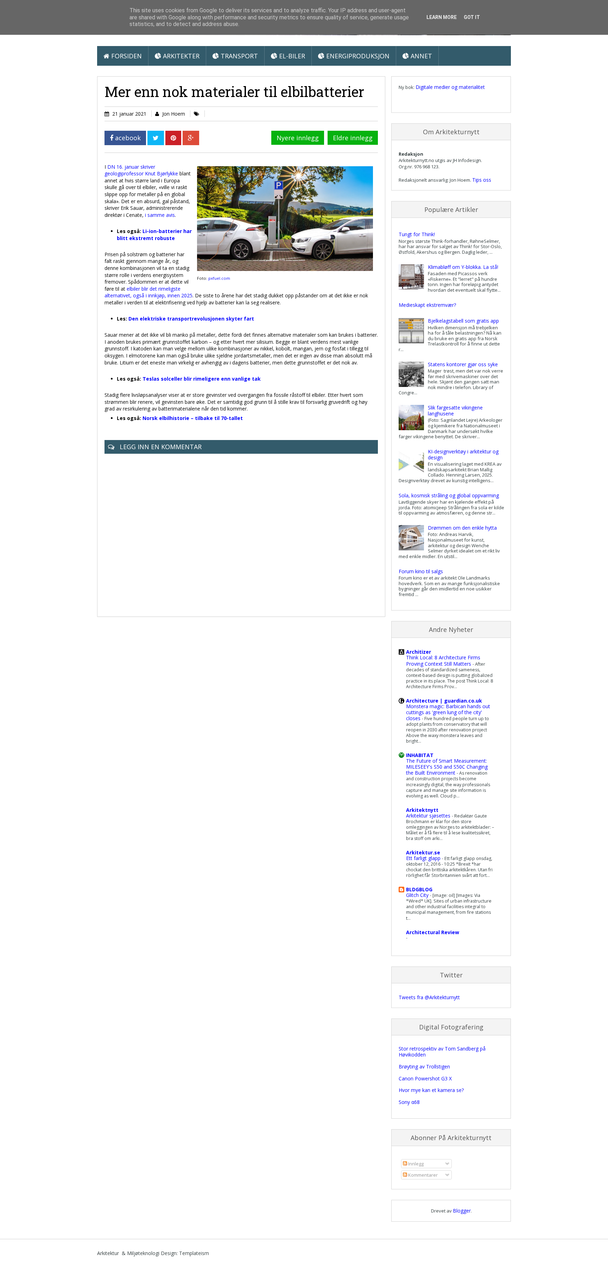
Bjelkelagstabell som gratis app (463, 320)
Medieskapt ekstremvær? (427, 305)
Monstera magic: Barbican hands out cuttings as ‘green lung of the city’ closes (448, 712)
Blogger (462, 1210)
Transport (238, 56)
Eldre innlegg (353, 138)
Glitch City (418, 895)
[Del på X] (155, 138)
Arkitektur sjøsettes (429, 815)
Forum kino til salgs (421, 571)
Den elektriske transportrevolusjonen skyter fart (191, 318)
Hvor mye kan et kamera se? (431, 1090)
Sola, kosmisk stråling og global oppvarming (449, 495)
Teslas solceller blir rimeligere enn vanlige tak (201, 378)
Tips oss (481, 179)
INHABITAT (419, 755)
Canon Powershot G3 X (425, 1078)
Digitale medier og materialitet (450, 87)
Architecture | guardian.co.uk (444, 700)
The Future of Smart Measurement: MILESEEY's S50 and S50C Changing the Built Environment (447, 766)
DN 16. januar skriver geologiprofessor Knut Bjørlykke (141, 170)
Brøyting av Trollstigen (424, 1066)
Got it (472, 17)
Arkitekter (180, 56)
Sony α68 (409, 1102)
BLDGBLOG (419, 889)
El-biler (291, 56)
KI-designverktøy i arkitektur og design (463, 454)
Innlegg (415, 1164)
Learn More (441, 17)
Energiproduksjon (357, 56)
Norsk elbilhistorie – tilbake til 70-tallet (192, 418)
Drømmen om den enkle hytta (462, 527)
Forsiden (125, 56)
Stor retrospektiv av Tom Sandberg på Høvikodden (442, 1051)
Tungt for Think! (417, 234)
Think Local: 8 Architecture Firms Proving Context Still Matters (443, 660)
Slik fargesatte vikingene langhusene (455, 410)
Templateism (194, 1253)
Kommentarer (422, 1175)
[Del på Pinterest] (173, 138)
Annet (420, 56)
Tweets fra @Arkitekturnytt (429, 997)
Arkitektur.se (423, 852)
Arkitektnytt (422, 810)
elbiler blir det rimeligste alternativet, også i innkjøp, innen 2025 (148, 292)
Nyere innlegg (298, 138)
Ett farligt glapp (424, 858)
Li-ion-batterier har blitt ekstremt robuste (154, 234)
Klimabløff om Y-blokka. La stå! (463, 267)
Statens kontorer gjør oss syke (463, 364)
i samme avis (160, 215)
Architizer (418, 651)
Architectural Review (432, 932)
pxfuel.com (219, 278)
